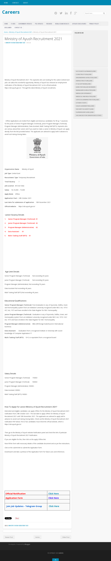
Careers (11, 12)
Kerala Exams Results (62, 23)
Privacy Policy (94, 23)
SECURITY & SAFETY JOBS (85, 109)
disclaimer (7, 27)
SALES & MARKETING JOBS (85, 106)
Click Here (54, 506)
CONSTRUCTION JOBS (83, 74)
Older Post (65, 537)
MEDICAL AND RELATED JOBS (86, 96)
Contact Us (18, 27)
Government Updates (25, 23)
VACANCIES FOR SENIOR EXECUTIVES (88, 115)
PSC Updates (39, 23)
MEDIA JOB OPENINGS (83, 93)
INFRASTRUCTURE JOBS (84, 81)
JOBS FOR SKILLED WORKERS (85, 87)
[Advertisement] (37, 62)
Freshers (49, 23)
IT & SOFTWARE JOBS (83, 84)
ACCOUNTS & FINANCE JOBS (86, 71)
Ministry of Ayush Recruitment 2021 (20, 32)
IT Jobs (13, 23)
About (25, 3)
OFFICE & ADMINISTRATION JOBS (87, 100)
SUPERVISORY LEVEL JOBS (85, 112)
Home (6, 3)
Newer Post (9, 537)
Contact (15, 3)
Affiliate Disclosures (79, 23)
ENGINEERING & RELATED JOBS (86, 78)
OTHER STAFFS (81, 103)
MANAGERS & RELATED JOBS (85, 90)
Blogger (27, 544)
